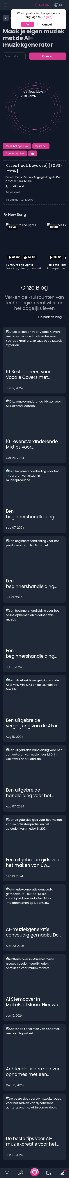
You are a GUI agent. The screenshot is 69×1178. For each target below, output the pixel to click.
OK (27, 24)
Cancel (47, 24)
